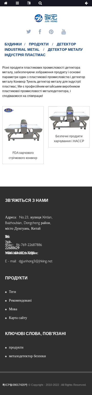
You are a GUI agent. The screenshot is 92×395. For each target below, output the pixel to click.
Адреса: (11, 217)
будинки (13, 44)
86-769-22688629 (8, 238)
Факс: (10, 245)
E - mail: (11, 261)
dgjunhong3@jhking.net (35, 261)
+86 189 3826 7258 (19, 253)
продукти (39, 44)
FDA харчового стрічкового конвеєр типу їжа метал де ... (23, 156)
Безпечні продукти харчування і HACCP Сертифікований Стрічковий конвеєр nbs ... (69, 139)
